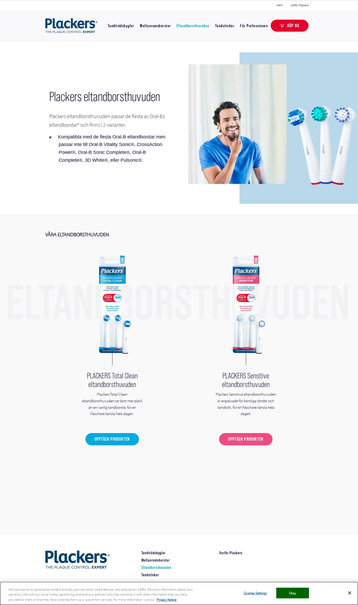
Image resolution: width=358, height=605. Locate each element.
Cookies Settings (255, 593)
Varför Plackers (300, 5)
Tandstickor (225, 25)
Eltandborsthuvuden (193, 25)
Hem (279, 5)
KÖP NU (293, 25)
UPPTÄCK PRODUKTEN (112, 439)
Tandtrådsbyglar (121, 25)
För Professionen (254, 25)
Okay (292, 593)
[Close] (349, 593)
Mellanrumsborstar (155, 25)
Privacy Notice (166, 599)
